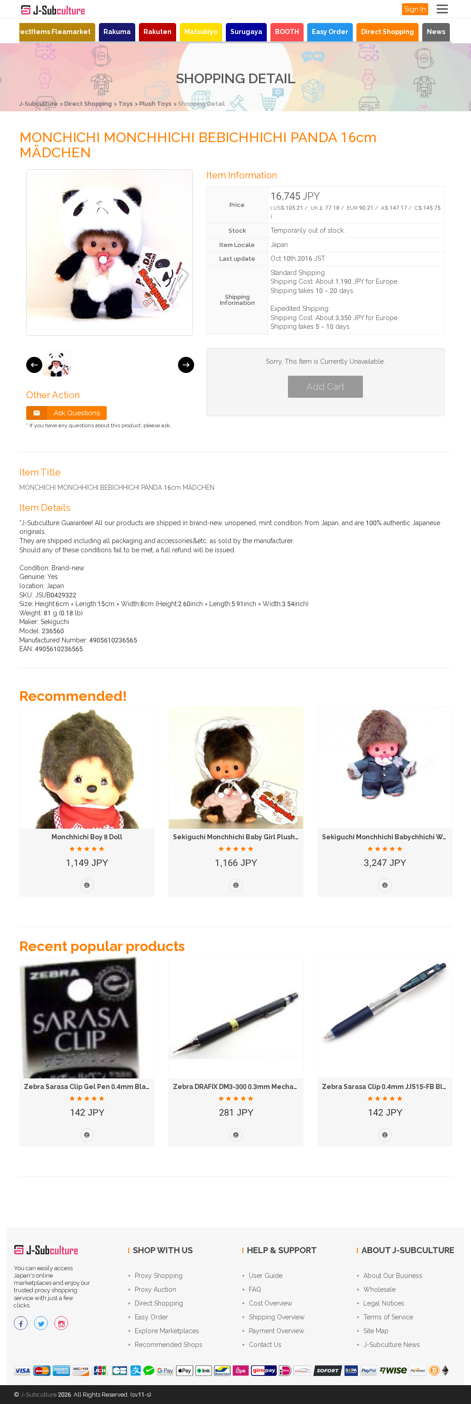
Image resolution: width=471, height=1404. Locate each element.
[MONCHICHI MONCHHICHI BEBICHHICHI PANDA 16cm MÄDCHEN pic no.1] (57, 364)
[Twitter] (41, 1323)
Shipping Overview (276, 1317)
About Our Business (392, 1275)
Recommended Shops (168, 1344)
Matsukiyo (201, 31)
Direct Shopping (387, 31)
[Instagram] (61, 1323)
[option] (57, 365)
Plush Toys (155, 103)
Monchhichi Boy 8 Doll (87, 837)
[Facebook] (21, 1323)
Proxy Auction (155, 1289)
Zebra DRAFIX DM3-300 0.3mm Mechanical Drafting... (259, 1086)
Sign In (415, 9)
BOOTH (287, 31)
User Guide (265, 1275)
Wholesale (379, 1289)
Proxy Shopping (159, 1275)
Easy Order (330, 31)
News (436, 31)
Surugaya (246, 31)
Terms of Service (388, 1317)
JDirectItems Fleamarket (49, 31)
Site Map (376, 1331)
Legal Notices (383, 1303)
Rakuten (158, 31)
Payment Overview (276, 1331)
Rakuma (117, 31)
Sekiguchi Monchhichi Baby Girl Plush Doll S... (247, 837)
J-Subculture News (391, 1344)
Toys (125, 103)
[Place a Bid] (87, 885)
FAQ (255, 1289)
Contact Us (265, 1344)
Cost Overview (270, 1303)
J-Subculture (38, 103)
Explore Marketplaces (167, 1331)
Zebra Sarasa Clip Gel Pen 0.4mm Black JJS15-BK (104, 1086)
